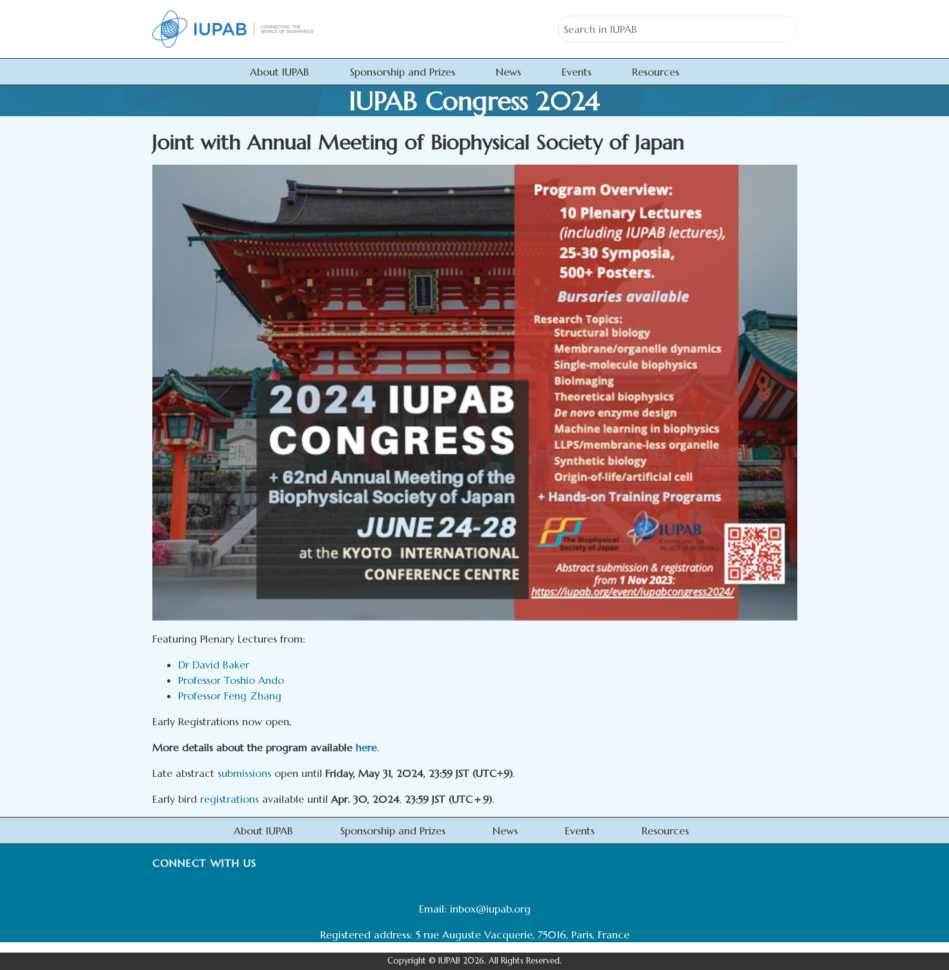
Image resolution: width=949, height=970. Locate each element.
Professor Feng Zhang (229, 695)
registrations (229, 798)
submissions (244, 773)
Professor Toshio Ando (231, 680)
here (366, 747)
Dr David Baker (213, 664)
